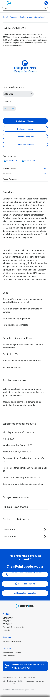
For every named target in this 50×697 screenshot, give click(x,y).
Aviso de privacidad (9, 681)
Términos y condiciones (26, 677)
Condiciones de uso (9, 677)
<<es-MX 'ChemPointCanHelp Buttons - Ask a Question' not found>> (27, 574)
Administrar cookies (9, 684)
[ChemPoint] (25, 608)
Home (5, 17)
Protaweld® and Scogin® (13, 627)
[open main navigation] (4, 3)
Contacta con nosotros (12, 653)
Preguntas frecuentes (26, 593)
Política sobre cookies (26, 681)
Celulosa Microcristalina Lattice (32, 17)
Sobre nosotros (9, 656)
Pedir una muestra (25, 129)
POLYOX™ (7, 621)
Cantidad (7, 101)
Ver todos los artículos (12, 641)
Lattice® (6, 630)
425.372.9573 (21, 668)
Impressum (40, 681)
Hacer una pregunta (25, 137)
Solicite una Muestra (25, 121)
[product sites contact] (46, 3)
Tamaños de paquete (13, 87)
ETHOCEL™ (7, 624)
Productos (13, 17)
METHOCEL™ (8, 618)
